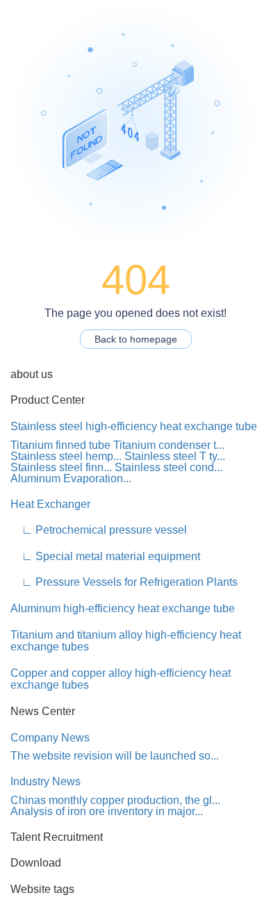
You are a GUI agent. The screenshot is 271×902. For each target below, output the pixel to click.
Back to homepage (136, 339)
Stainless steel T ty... (174, 456)
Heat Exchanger (50, 504)
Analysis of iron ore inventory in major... (106, 811)
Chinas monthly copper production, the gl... (115, 800)
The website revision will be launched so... (114, 756)
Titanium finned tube (60, 445)
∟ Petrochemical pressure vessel (98, 530)
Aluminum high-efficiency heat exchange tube (122, 608)
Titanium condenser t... (168, 445)
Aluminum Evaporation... (70, 478)
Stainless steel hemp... (66, 456)
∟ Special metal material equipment (105, 556)
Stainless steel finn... (61, 467)
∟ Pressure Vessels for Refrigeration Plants (124, 582)
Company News (50, 738)
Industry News (45, 781)
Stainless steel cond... (168, 467)
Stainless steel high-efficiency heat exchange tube (133, 426)
